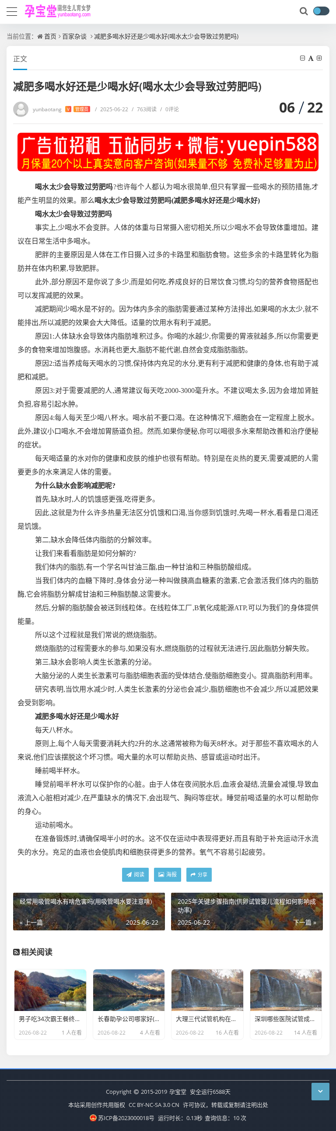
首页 (50, 36)
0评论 (169, 109)
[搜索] (304, 11)
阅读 (138, 874)
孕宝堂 (177, 1092)
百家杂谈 (74, 36)
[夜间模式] (321, 11)
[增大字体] (320, 58)
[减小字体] (303, 58)
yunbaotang (60, 109)
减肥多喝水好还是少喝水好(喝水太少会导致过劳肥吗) (166, 36)
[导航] (12, 10)
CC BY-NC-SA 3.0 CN (154, 1105)
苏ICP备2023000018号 (126, 1118)
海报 (171, 874)
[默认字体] (311, 58)
